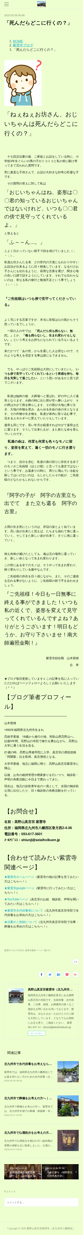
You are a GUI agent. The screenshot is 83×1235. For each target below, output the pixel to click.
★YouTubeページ (16, 899)
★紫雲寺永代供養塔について (23, 910)
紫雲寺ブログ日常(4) (14, 950)
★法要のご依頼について (20, 922)
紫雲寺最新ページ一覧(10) (37, 950)
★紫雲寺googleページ (19, 888)
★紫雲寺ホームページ (19, 877)
